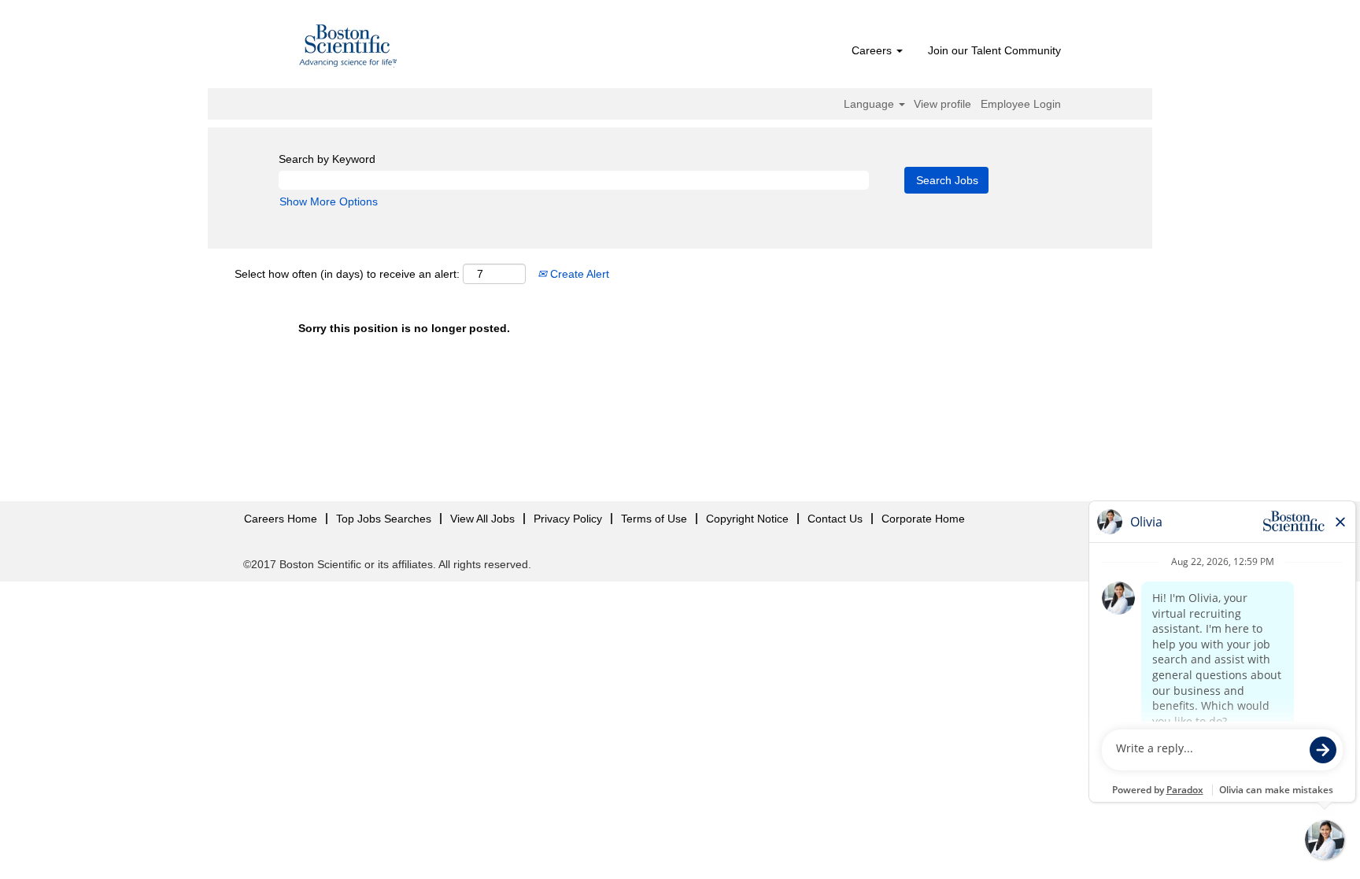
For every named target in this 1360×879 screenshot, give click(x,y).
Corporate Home (923, 518)
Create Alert (578, 274)
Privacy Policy (568, 518)
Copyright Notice (747, 518)
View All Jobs (482, 518)
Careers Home (280, 518)
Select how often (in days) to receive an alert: (347, 274)
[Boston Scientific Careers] (348, 48)
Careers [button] (873, 50)
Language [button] (870, 104)
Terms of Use (654, 518)
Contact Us (835, 518)
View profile (942, 104)
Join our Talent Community (994, 50)
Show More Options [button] (328, 201)
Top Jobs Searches (383, 518)
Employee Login (1021, 104)
